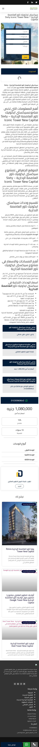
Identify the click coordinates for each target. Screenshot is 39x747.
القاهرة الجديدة (27, 695)
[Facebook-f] (21, 684)
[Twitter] (24, 684)
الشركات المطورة (27, 702)
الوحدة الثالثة (29, 459)
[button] (3, 8)
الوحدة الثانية (29, 454)
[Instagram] (15, 684)
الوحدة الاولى (29, 450)
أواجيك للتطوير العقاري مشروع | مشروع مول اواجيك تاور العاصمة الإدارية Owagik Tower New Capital (19, 599)
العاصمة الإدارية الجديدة (25, 699)
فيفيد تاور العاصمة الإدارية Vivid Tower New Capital (22, 645)
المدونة (30, 692)
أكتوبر (31, 706)
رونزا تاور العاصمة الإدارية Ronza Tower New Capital (20, 550)
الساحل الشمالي (27, 704)
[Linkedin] (18, 684)
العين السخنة (28, 697)
